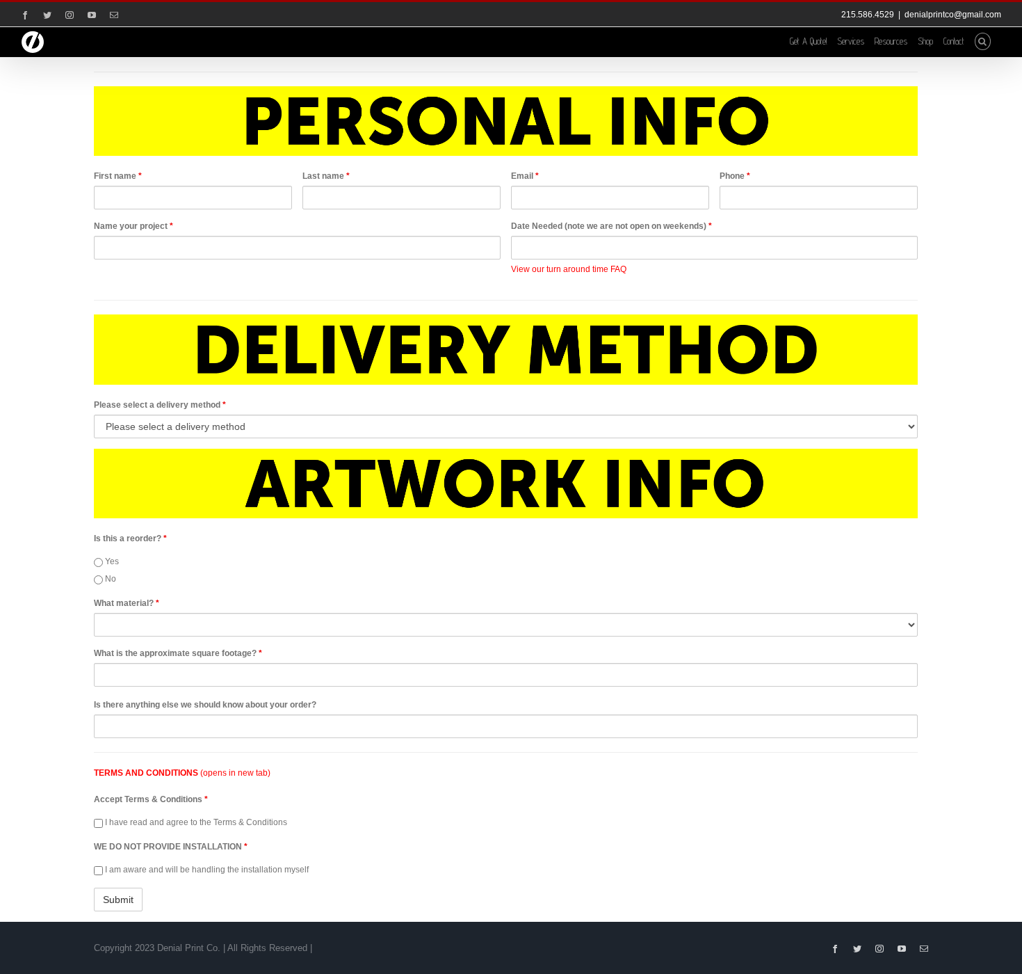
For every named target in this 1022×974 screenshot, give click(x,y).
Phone (735, 176)
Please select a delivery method (160, 405)
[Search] (983, 40)
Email (525, 176)
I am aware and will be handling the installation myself (206, 870)
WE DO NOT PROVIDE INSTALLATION (171, 847)
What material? (126, 603)
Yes (111, 561)
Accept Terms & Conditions (151, 799)
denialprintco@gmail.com (953, 14)
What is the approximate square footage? (178, 653)
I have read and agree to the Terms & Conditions (195, 822)
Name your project (133, 226)
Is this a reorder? (130, 538)
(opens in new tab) (182, 773)
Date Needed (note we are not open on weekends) (611, 226)
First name (118, 176)
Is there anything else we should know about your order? (205, 705)
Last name (326, 176)
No (109, 579)
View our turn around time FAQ (568, 269)
